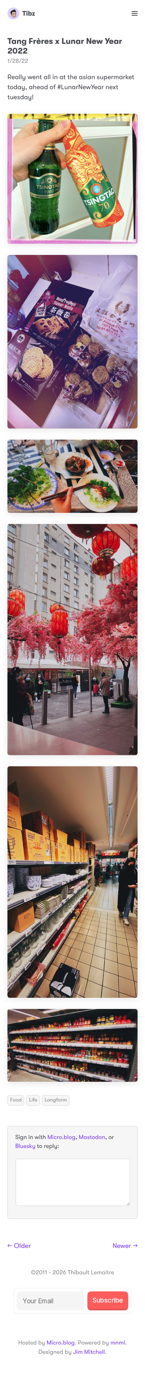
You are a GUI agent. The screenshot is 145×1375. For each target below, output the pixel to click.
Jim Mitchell (89, 1352)
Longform (56, 1100)
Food (16, 1100)
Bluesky (25, 1146)
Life (33, 1100)
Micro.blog (61, 1137)
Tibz (28, 13)
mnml (117, 1342)
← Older (19, 1246)
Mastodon (92, 1137)
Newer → (125, 1246)
